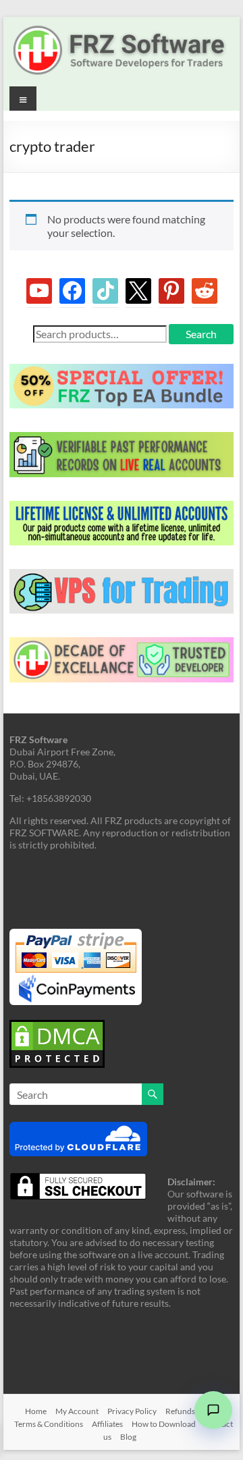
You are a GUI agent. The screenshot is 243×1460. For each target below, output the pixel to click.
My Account (77, 1411)
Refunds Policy (191, 1411)
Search (201, 333)
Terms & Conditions (48, 1424)
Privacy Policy (132, 1411)
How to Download (164, 1424)
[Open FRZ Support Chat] (213, 1410)
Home (36, 1411)
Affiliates (107, 1424)
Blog (128, 1437)
